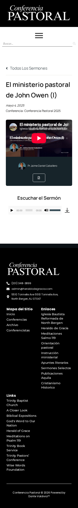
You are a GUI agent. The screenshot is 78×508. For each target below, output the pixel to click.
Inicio (10, 314)
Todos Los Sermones (28, 68)
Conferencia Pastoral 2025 (42, 111)
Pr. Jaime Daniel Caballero (42, 166)
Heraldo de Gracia (54, 328)
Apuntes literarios (54, 363)
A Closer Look (17, 410)
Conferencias (16, 319)
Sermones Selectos (56, 368)
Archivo (12, 325)
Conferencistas (18, 330)
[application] (35, 210)
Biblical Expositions (21, 416)
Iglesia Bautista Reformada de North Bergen (52, 318)
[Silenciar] (46, 210)
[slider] (56, 210)
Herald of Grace (18, 431)
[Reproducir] (12, 210)
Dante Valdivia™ (39, 496)
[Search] (74, 44)
